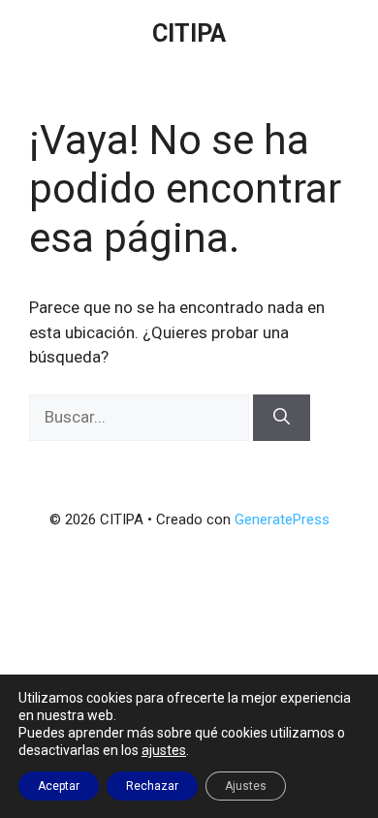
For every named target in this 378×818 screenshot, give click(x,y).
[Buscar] (281, 417)
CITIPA (189, 33)
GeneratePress (282, 519)
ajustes (164, 750)
